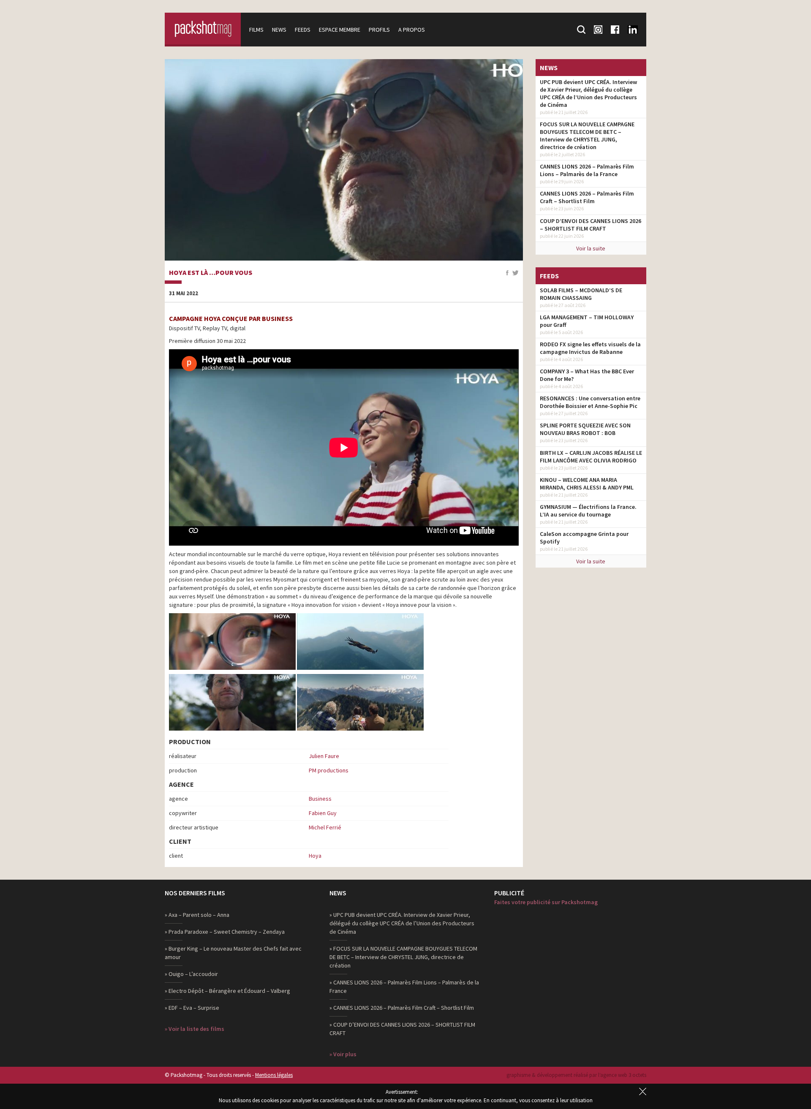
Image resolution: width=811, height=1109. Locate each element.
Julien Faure (324, 756)
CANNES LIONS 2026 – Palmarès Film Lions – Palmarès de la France (587, 170)
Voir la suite (590, 248)
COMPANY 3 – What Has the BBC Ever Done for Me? (587, 375)
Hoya (315, 855)
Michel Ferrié (325, 827)
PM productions (328, 770)
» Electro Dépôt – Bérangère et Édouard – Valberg (227, 991)
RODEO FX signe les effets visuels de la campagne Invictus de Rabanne (590, 348)
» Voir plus (343, 1054)
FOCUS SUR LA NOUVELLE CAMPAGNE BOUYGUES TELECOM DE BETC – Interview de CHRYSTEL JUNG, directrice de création (587, 135)
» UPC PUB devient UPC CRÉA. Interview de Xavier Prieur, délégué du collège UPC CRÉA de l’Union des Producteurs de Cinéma (401, 923)
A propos (411, 29)
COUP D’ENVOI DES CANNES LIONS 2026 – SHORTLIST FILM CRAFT (590, 224)
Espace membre (339, 29)
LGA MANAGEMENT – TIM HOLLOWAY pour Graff (587, 321)
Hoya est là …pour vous (210, 273)
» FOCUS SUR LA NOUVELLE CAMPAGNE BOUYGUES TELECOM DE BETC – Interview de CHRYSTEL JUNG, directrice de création (403, 957)
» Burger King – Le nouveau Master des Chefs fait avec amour (233, 953)
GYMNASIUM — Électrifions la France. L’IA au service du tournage (588, 510)
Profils (379, 29)
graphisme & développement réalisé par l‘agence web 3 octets (576, 1075)
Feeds (302, 29)
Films (256, 29)
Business (320, 798)
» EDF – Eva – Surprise (192, 1007)
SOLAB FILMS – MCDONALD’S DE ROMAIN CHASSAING (581, 294)
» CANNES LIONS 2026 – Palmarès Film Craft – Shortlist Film (401, 1007)
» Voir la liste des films (194, 1029)
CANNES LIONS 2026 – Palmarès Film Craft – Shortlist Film (587, 197)
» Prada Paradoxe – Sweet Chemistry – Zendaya (225, 931)
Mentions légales (274, 1075)
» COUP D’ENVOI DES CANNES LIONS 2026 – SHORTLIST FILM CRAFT (402, 1029)
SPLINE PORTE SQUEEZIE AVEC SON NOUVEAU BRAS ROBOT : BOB (585, 429)
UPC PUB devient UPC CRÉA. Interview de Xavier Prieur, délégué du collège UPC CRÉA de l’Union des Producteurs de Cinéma (588, 93)
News (279, 29)
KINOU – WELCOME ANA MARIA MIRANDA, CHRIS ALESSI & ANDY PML (587, 483)
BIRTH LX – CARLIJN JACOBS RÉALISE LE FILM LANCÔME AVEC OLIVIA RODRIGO (591, 456)
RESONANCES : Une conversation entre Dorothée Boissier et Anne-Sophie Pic (590, 402)
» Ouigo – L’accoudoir (191, 974)
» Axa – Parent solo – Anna (197, 915)
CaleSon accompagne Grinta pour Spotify (584, 537)
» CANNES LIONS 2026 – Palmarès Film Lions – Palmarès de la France (404, 987)
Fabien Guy (323, 813)
